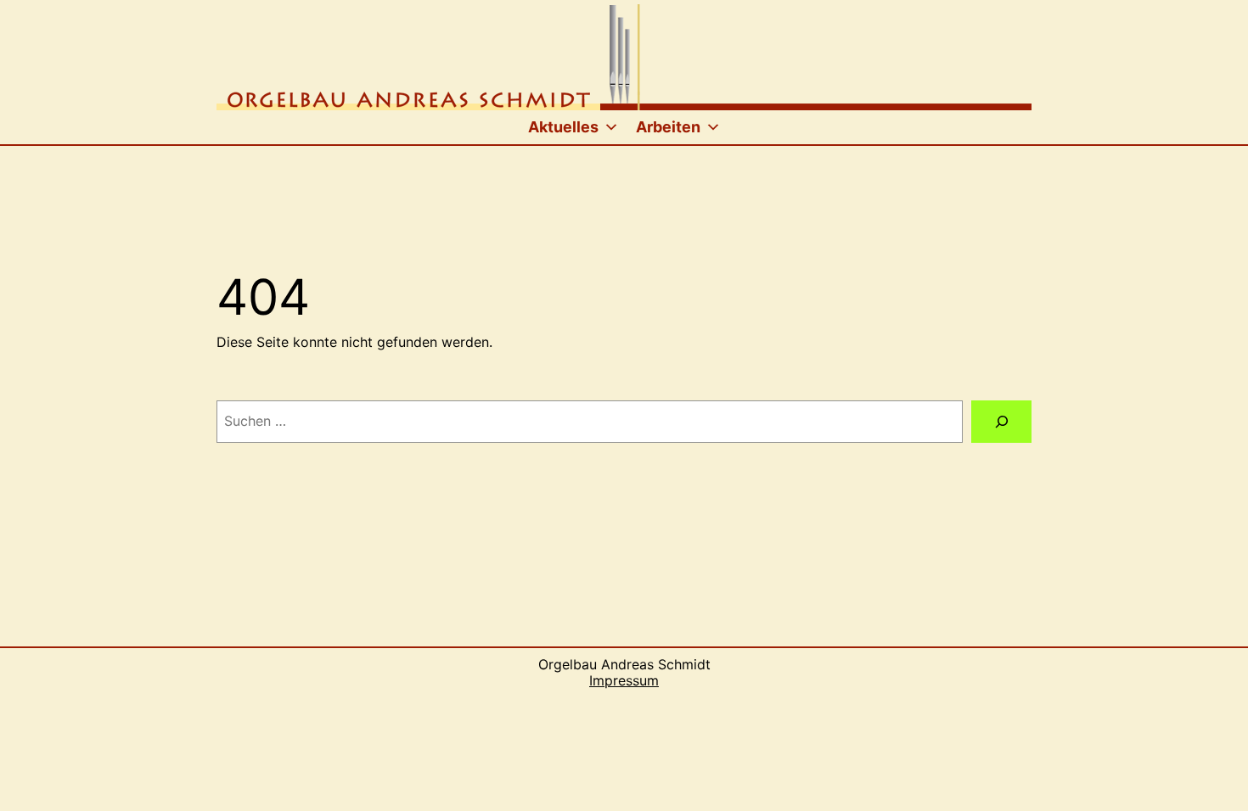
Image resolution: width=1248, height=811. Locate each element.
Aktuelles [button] (563, 127)
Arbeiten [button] (668, 127)
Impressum (624, 680)
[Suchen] (1001, 421)
